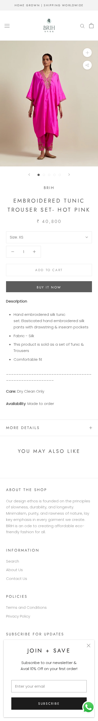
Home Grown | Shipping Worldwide (49, 5)
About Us (14, 569)
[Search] (82, 25)
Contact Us (16, 578)
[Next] (69, 174)
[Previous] (29, 174)
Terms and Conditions (26, 607)
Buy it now (49, 287)
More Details (23, 428)
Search (12, 561)
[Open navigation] (7, 26)
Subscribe (49, 703)
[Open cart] (91, 25)
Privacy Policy (18, 616)
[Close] (88, 645)
